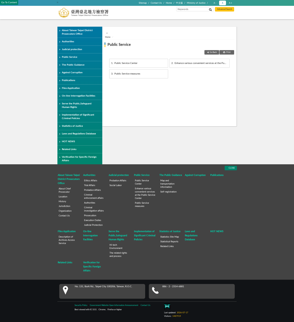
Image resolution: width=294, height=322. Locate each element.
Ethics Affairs (90, 180)
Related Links (69, 149)
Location (63, 197)
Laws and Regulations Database (79, 133)
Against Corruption (72, 72)
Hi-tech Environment (115, 246)
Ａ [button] (222, 3)
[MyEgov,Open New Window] (167, 307)
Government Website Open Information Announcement (114, 305)
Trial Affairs (89, 185)
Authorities (68, 41)
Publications (68, 80)
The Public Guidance (73, 65)
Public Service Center (124, 63)
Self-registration (168, 192)
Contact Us (156, 3)
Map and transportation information (167, 183)
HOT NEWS (68, 141)
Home (169, 3)
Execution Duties (92, 220)
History (62, 201)
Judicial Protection (93, 225)
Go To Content (9, 2)
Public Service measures (125, 73)
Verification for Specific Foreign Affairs (79, 159)
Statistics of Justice (72, 126)
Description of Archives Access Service (67, 240)
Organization (65, 211)
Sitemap (143, 3)
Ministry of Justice (196, 3)
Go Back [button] (213, 52)
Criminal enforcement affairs (94, 196)
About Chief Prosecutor (65, 190)
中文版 (179, 3)
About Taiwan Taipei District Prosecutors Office (77, 32)
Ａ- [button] (214, 3)
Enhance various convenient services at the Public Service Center (200, 63)
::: (57, 2)
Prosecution (90, 215)
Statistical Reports (169, 241)
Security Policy (81, 305)
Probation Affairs (92, 190)
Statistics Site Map (169, 237)
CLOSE (232, 168)
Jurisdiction (64, 206)
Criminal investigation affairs (94, 209)
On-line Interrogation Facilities (78, 96)
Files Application (71, 88)
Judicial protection (72, 49)
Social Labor (115, 185)
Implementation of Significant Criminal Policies (78, 117)
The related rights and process (118, 254)
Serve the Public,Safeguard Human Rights (76, 105)
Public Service (69, 57)
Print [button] (228, 52)
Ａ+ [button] (230, 3)
